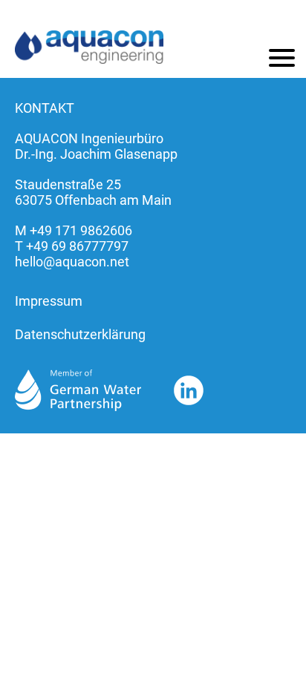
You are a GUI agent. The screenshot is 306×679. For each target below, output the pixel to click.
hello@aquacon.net (72, 261)
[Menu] (281, 57)
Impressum (48, 301)
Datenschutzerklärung (80, 334)
